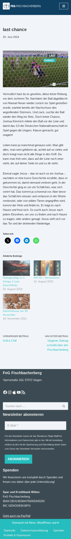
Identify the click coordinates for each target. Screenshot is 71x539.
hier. (43, 440)
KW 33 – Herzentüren (47, 277)
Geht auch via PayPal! (16, 515)
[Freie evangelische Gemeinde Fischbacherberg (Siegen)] (22, 6)
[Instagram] (9, 392)
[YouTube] (18, 392)
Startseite (9, 530)
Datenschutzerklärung (34, 530)
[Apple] (14, 392)
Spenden (58, 530)
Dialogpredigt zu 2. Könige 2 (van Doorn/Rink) (14, 281)
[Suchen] (64, 406)
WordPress (44, 522)
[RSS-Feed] (23, 392)
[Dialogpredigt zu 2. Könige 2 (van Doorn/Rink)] (16, 268)
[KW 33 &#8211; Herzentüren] (47, 268)
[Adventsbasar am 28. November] (16, 301)
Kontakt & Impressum (17, 535)
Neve (32, 522)
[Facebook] (5, 392)
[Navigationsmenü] (63, 6)
